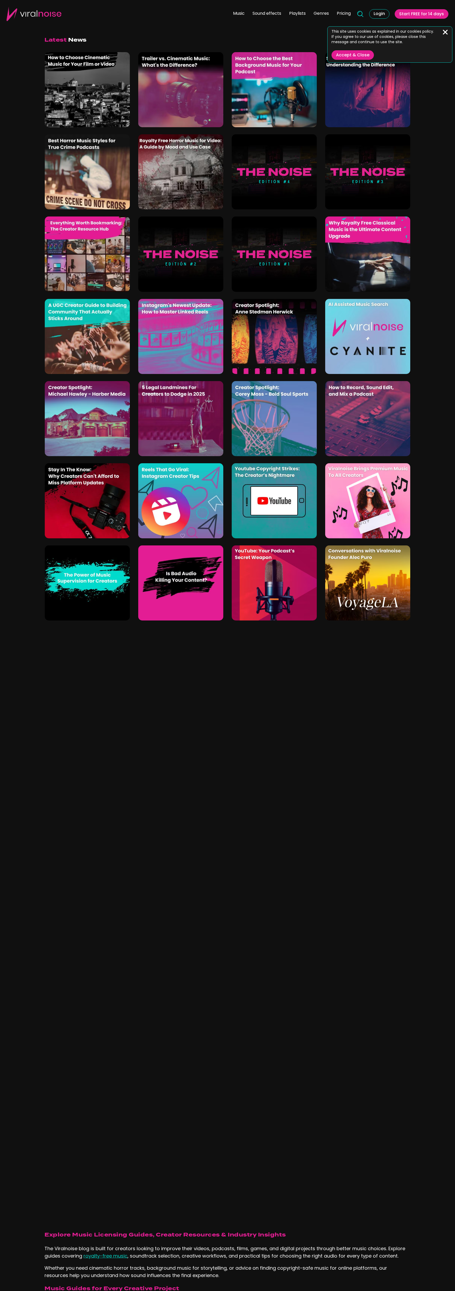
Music (239, 13)
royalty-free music (105, 1256)
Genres (321, 13)
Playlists (297, 13)
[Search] (360, 14)
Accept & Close (352, 55)
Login (379, 14)
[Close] (445, 32)
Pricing (344, 13)
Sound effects (267, 13)
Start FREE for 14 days (421, 14)
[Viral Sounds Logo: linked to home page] (34, 14)
